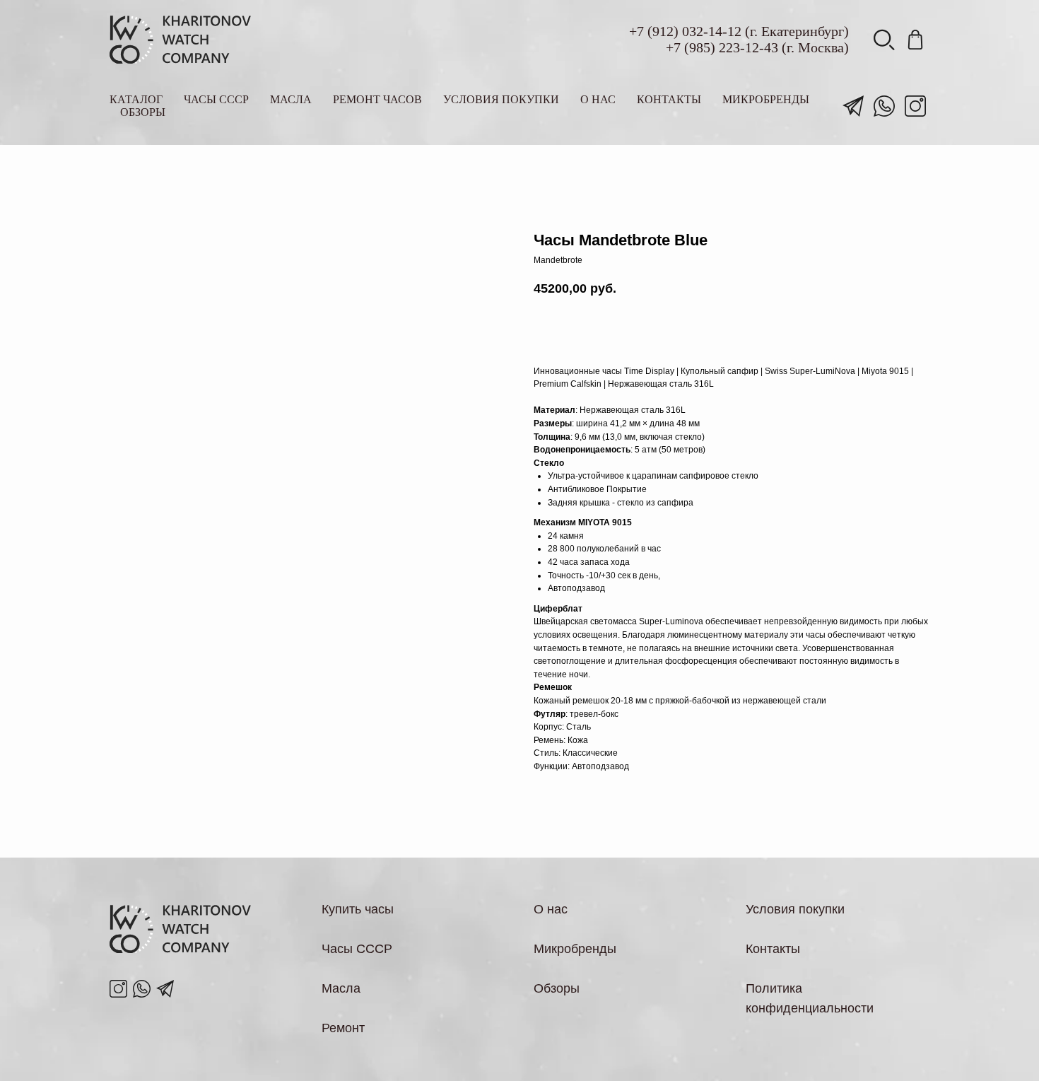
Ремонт (343, 1028)
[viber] (884, 39)
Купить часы (358, 909)
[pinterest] (915, 39)
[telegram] (853, 106)
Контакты (669, 99)
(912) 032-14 (684, 31)
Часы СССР (216, 99)
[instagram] (915, 106)
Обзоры (142, 112)
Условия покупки (501, 99)
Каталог (136, 99)
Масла (291, 99)
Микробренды (765, 99)
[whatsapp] (884, 106)
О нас (598, 99)
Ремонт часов (377, 99)
